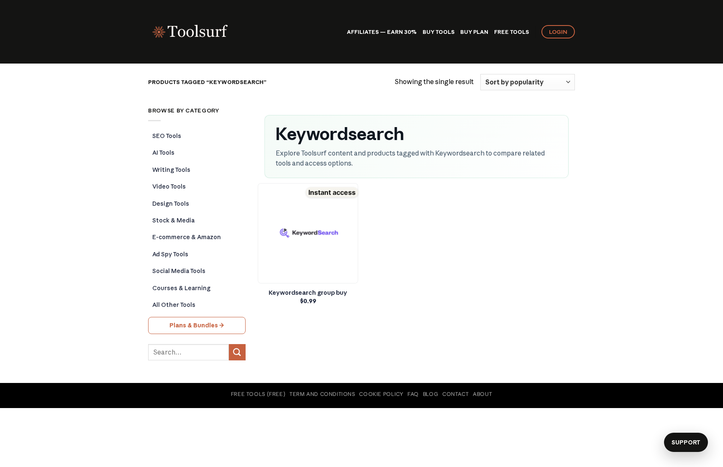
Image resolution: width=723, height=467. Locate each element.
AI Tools (163, 152)
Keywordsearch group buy (308, 292)
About (482, 394)
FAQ (413, 394)
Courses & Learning (181, 288)
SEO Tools (166, 136)
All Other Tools (173, 305)
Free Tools (511, 31)
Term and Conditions (322, 394)
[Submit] (237, 352)
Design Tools (170, 203)
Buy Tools (438, 31)
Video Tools (169, 186)
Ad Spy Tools (170, 254)
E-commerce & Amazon (186, 237)
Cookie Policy (381, 394)
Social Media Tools (178, 271)
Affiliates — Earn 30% (382, 31)
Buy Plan (474, 31)
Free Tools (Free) (258, 394)
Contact (455, 394)
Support (686, 442)
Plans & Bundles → (196, 325)
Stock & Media (173, 220)
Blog (430, 394)
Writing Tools (171, 170)
